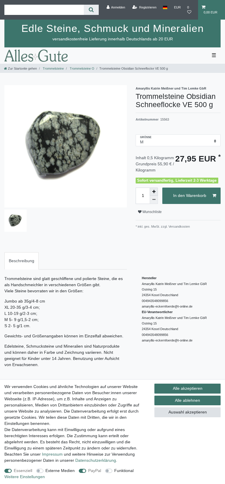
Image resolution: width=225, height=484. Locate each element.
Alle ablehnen (187, 400)
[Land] (165, 7)
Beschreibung (21, 260)
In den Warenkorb (189, 195)
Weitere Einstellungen (24, 476)
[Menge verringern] (154, 200)
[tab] (21, 261)
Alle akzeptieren (187, 388)
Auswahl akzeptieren (187, 412)
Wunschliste (152, 212)
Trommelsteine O (81, 68)
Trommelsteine (53, 68)
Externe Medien (60, 470)
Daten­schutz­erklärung (95, 460)
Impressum (52, 454)
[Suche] (91, 10)
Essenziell (23, 470)
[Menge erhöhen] (154, 192)
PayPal (94, 470)
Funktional (124, 470)
